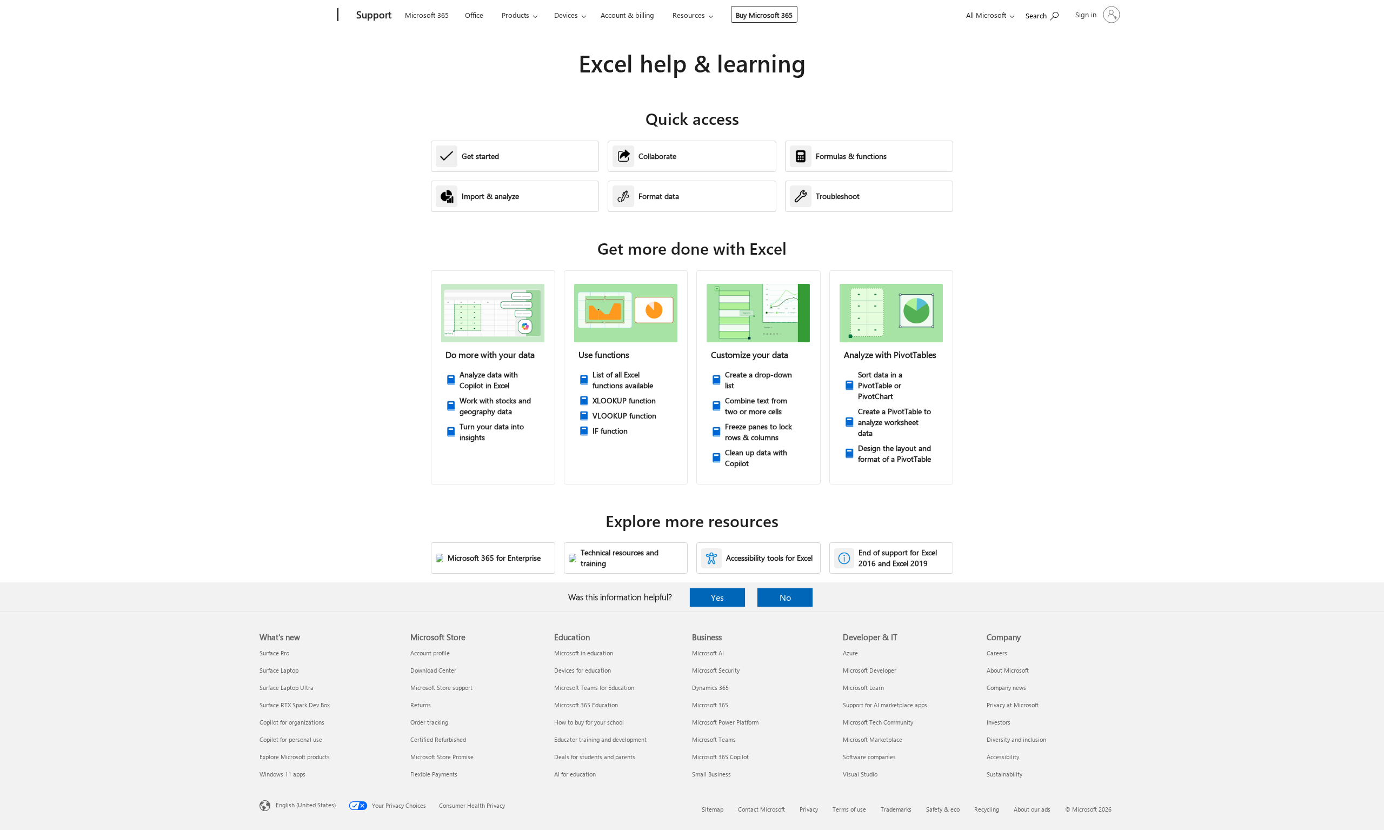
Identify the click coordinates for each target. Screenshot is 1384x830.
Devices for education (582, 670)
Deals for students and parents (594, 757)
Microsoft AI (708, 653)
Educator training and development (600, 739)
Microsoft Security (716, 670)
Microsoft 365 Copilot (720, 757)
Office (474, 14)
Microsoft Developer (869, 670)
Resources (689, 14)
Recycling (986, 809)
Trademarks (896, 809)
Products (515, 14)
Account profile (430, 653)
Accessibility (1003, 757)
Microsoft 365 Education (586, 705)
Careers (997, 653)
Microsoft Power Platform (725, 722)
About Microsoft (1008, 670)
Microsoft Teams (714, 739)
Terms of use (849, 809)
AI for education (575, 774)
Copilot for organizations (292, 722)
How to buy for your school (589, 722)
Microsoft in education (583, 653)
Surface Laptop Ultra (287, 687)
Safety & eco (943, 809)
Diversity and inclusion (1016, 739)
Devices (566, 14)
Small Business (711, 774)
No (785, 597)
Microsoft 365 (427, 14)
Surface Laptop (279, 670)
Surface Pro (274, 653)
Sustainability (1004, 774)
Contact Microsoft (761, 809)
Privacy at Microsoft (1013, 705)
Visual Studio (860, 774)
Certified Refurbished (438, 739)
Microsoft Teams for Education (594, 687)
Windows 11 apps (282, 774)
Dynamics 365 (710, 687)
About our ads (1032, 809)
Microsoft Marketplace (872, 739)
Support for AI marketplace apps (885, 705)
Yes (717, 597)
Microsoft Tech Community (878, 722)
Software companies (869, 757)
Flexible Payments (433, 774)
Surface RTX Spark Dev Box (295, 705)
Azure (850, 653)
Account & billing (627, 14)
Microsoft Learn (863, 687)
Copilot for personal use (291, 739)
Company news (1006, 687)
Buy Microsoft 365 (764, 14)
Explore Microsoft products (295, 757)
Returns (420, 705)
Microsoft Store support (441, 687)
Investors (998, 722)
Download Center (433, 670)
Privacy (809, 809)
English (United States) (306, 805)
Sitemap (712, 809)
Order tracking (429, 722)
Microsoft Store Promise (442, 757)
